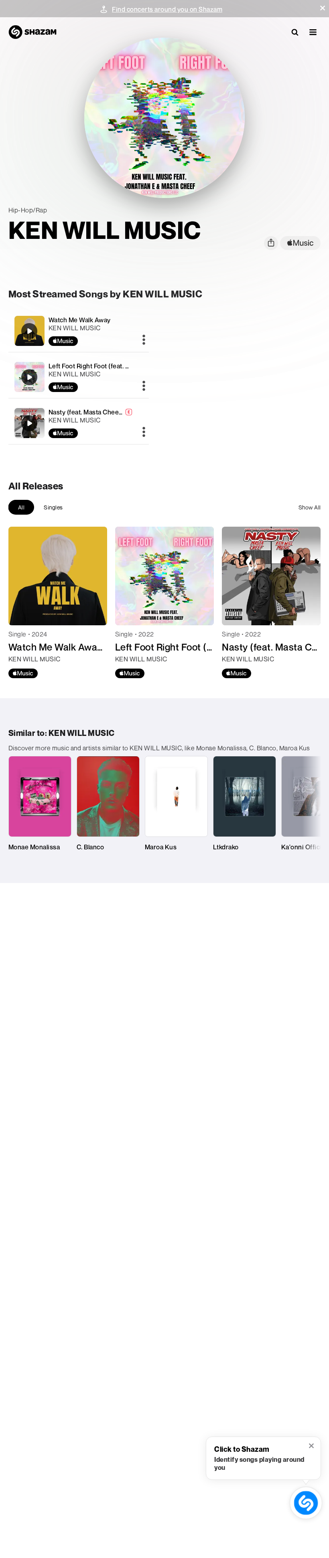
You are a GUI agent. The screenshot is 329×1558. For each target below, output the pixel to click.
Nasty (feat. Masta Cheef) (86, 412)
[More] (144, 340)
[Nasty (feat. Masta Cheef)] (78, 423)
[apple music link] (300, 243)
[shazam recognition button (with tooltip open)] (306, 1503)
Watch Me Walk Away (80, 320)
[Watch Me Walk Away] (78, 331)
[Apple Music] (23, 673)
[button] (322, 8)
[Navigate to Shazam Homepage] (32, 32)
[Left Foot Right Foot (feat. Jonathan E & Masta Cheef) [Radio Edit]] (78, 377)
